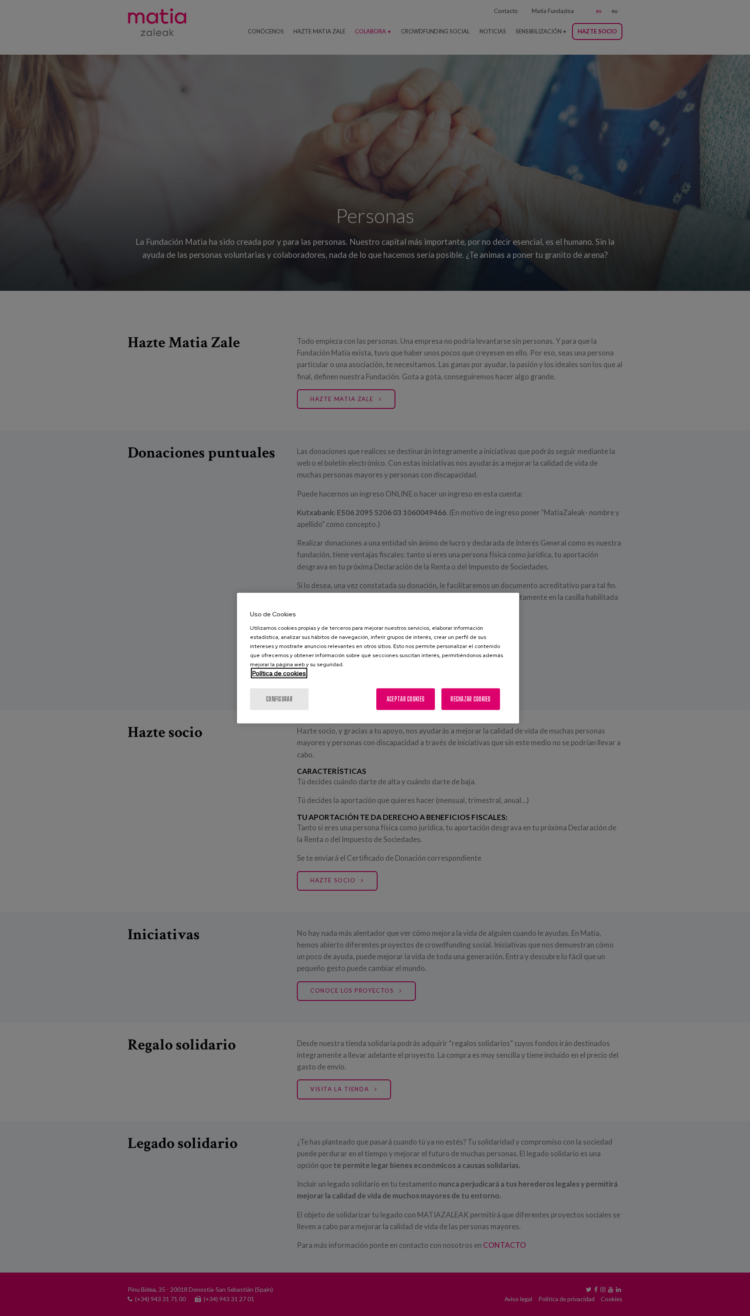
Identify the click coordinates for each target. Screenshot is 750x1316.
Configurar (279, 698)
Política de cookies (279, 673)
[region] (378, 658)
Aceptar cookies (405, 698)
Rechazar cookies (470, 698)
